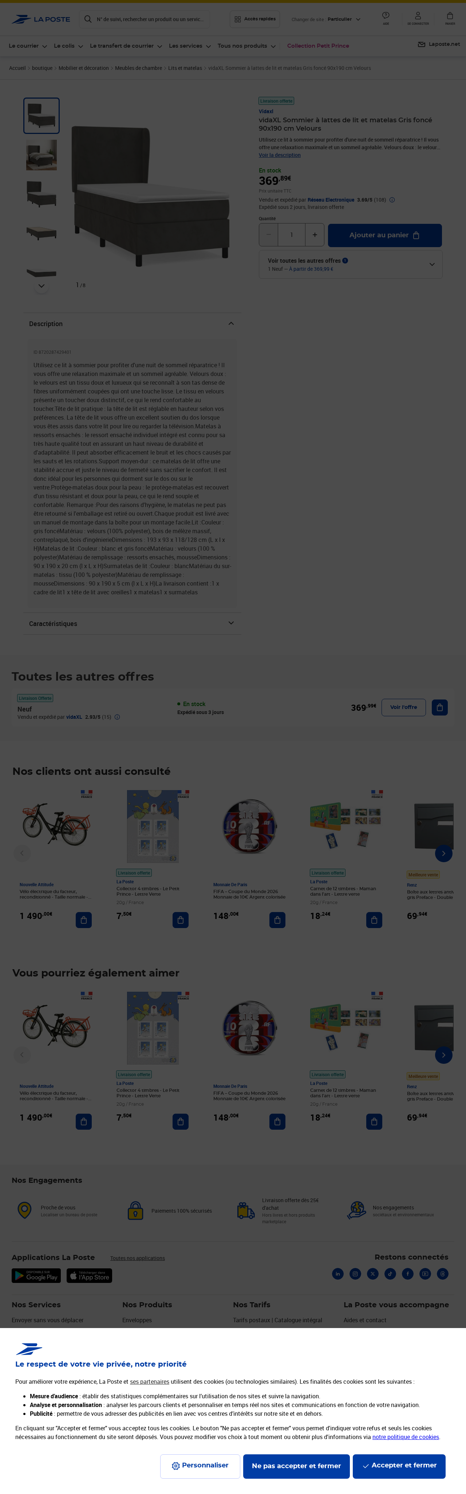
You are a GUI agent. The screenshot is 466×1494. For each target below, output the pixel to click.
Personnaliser (205, 1465)
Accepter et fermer (404, 1465)
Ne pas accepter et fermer (296, 1466)
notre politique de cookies (405, 1437)
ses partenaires (149, 1382)
